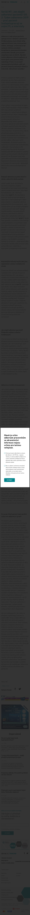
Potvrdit (9, 480)
